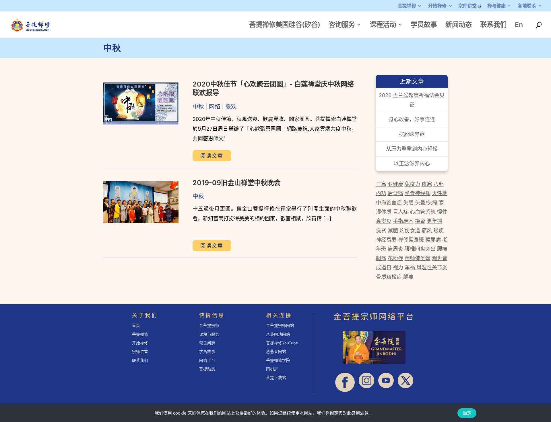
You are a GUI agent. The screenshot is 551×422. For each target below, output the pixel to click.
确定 (467, 413)
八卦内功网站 (278, 334)
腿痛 (381, 258)
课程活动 (383, 25)
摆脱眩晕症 (412, 134)
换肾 (420, 221)
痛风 (427, 230)
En (519, 25)
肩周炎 (395, 249)
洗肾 (381, 230)
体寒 (427, 184)
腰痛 (442, 249)
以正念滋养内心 (412, 163)
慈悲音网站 (276, 351)
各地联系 (527, 6)
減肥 (393, 230)
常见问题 (207, 343)
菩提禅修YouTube (282, 343)
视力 (398, 267)
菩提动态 (207, 369)
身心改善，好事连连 (412, 119)
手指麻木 (403, 221)
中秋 (198, 106)
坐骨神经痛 (417, 193)
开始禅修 (437, 6)
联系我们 (493, 25)
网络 (214, 106)
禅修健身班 (411, 240)
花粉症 (395, 258)
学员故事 (424, 25)
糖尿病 (433, 240)
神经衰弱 (386, 240)
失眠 (408, 203)
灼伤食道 (409, 230)
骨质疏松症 (389, 277)
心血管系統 (423, 212)
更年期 (434, 221)
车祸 (410, 267)
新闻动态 (458, 25)
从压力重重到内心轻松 (412, 149)
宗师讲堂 (467, 6)
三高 (381, 184)
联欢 (231, 106)
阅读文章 (212, 156)
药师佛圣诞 (417, 258)
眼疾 (438, 230)
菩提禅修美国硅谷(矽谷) (284, 25)
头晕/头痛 (426, 203)
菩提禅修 (407, 6)
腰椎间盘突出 (420, 249)
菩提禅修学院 (278, 360)
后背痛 (395, 193)
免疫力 (412, 184)
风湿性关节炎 (431, 267)
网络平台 (207, 360)
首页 (136, 325)
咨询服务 (342, 25)
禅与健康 (496, 6)
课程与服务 (209, 334)
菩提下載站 (276, 377)
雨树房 (272, 369)
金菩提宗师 (209, 325)
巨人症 (400, 212)
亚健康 (395, 184)
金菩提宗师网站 (280, 325)
